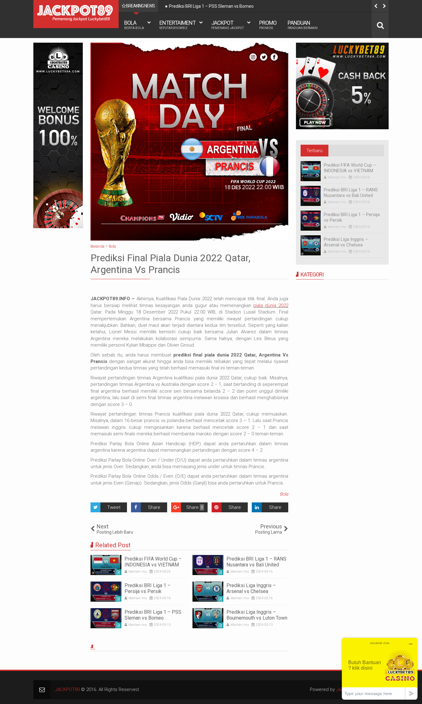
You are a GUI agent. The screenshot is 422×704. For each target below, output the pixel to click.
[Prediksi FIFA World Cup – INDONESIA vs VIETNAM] (106, 565)
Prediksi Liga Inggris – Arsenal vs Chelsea (251, 588)
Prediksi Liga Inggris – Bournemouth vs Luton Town (256, 615)
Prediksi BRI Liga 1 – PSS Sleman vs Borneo (211, 6)
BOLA (134, 24)
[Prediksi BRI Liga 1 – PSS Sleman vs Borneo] (106, 618)
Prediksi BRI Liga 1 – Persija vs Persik (147, 588)
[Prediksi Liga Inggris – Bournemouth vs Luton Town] (207, 618)
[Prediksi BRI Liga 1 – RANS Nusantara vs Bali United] (207, 565)
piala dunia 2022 (270, 305)
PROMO (267, 24)
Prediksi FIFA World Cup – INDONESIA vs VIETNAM (153, 562)
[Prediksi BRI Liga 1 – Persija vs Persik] (106, 592)
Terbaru (314, 150)
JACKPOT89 (67, 689)
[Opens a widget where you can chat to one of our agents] (380, 668)
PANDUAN (303, 24)
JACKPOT (227, 24)
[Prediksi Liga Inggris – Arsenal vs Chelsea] (207, 592)
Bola (284, 494)
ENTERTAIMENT (177, 24)
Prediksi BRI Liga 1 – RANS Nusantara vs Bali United (256, 562)
